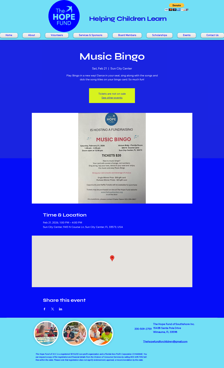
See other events (112, 97)
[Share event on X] (52, 309)
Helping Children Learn (128, 19)
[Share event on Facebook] (44, 309)
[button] (177, 7)
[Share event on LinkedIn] (60, 309)
